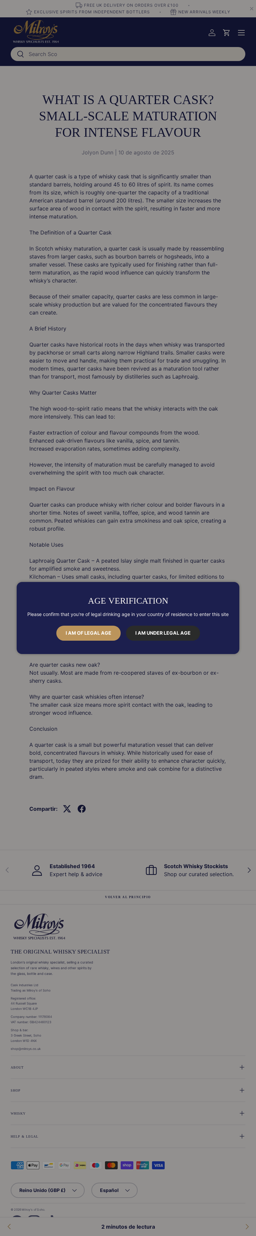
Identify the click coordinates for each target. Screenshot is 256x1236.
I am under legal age (163, 633)
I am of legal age (88, 633)
